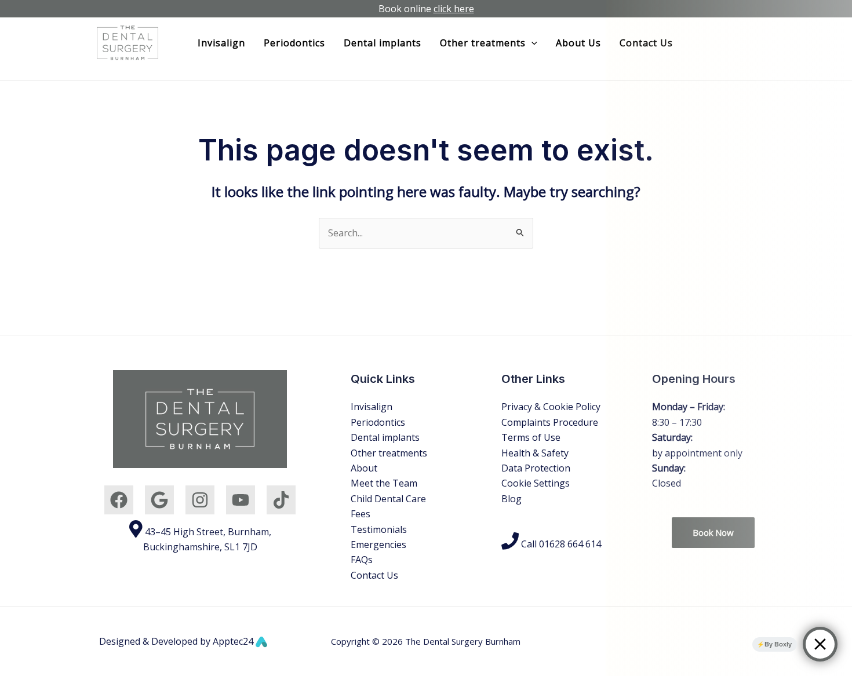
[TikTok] (281, 499)
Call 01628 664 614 (560, 544)
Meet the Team (384, 483)
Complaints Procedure (549, 422)
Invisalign (221, 42)
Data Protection (535, 468)
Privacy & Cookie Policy (550, 406)
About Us (578, 42)
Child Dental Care (388, 498)
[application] (531, 43)
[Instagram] (199, 499)
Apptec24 (234, 641)
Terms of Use (530, 437)
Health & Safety (535, 453)
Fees (360, 513)
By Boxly (778, 644)
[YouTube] (240, 499)
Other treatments (389, 453)
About (364, 468)
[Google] (159, 499)
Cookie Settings (535, 483)
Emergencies (378, 544)
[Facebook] (118, 499)
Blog (511, 498)
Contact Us (374, 575)
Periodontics (294, 42)
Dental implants (382, 42)
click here (454, 8)
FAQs (362, 559)
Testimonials (379, 529)
